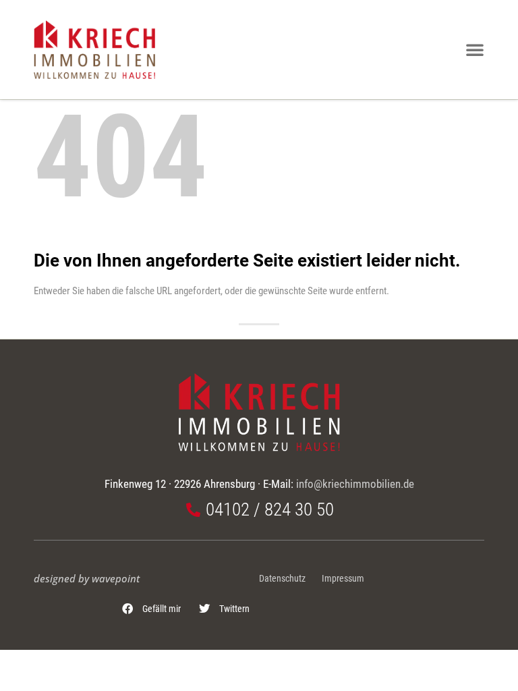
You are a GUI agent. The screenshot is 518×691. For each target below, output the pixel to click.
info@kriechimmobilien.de (355, 484)
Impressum (343, 578)
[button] (151, 608)
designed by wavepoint (87, 578)
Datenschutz (282, 578)
